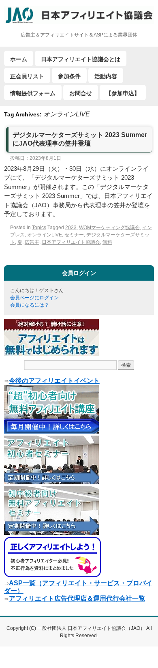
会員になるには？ (29, 305)
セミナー (74, 235)
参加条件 (69, 76)
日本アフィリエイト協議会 (71, 242)
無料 (107, 242)
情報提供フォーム (33, 93)
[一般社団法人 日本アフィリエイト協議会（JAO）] (79, 15)
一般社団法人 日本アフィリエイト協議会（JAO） (91, 628)
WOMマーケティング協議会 (109, 227)
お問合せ (80, 93)
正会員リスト (27, 76)
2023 (71, 227)
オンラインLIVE (44, 235)
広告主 (32, 242)
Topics (39, 227)
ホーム (18, 59)
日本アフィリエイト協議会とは (80, 59)
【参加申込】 (123, 93)
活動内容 (105, 76)
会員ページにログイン (34, 298)
